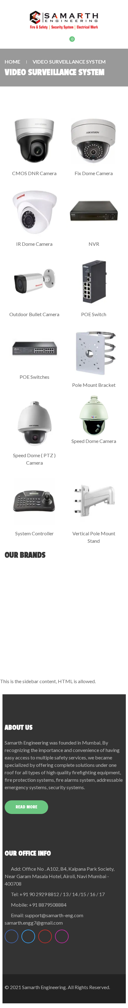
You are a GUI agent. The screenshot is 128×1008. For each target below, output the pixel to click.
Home (12, 61)
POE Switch (93, 314)
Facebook (11, 936)
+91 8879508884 (47, 905)
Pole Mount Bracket (94, 385)
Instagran (62, 936)
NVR (94, 244)
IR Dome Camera (34, 244)
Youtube (45, 936)
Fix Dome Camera (94, 173)
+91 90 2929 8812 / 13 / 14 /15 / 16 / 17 (62, 894)
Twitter (28, 936)
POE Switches (34, 377)
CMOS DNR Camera (34, 173)
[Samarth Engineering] (64, 20)
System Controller (34, 533)
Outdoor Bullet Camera (34, 314)
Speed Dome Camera (93, 441)
